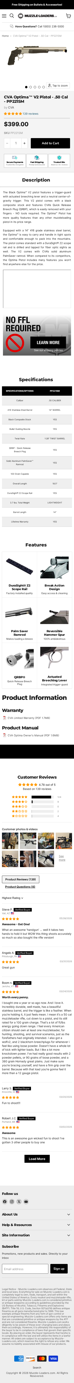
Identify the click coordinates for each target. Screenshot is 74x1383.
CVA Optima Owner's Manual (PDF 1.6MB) (33, 735)
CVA (11, 107)
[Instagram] (12, 1201)
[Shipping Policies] (37, 334)
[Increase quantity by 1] (25, 143)
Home (5, 36)
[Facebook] (4, 1201)
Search (37, 1367)
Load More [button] (37, 1159)
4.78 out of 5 (47, 784)
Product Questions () (20, 886)
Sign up (59, 1269)
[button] (13, 113)
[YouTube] (26, 1201)
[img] (10, 918)
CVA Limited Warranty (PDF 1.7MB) (29, 717)
